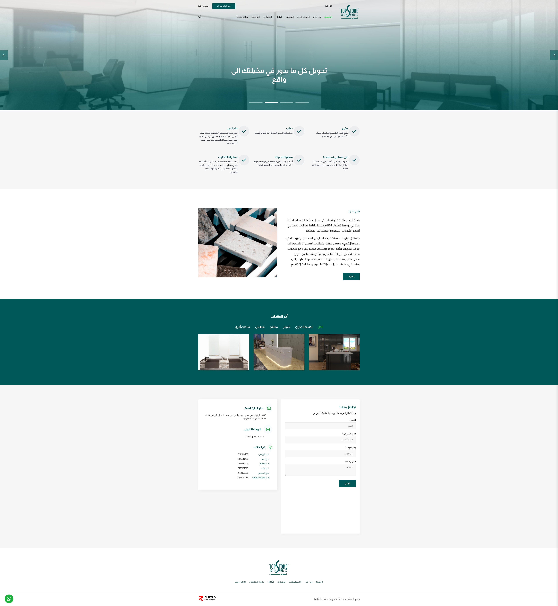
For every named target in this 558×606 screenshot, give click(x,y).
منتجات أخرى (242, 326)
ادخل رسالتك (350, 461)
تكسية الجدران (303, 326)
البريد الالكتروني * (349, 434)
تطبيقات (206, 599)
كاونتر (286, 326)
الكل (320, 326)
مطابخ (274, 326)
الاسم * (353, 420)
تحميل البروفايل (223, 6)
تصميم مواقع (212, 599)
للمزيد (351, 276)
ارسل (347, 483)
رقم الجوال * (351, 448)
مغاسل (260, 326)
